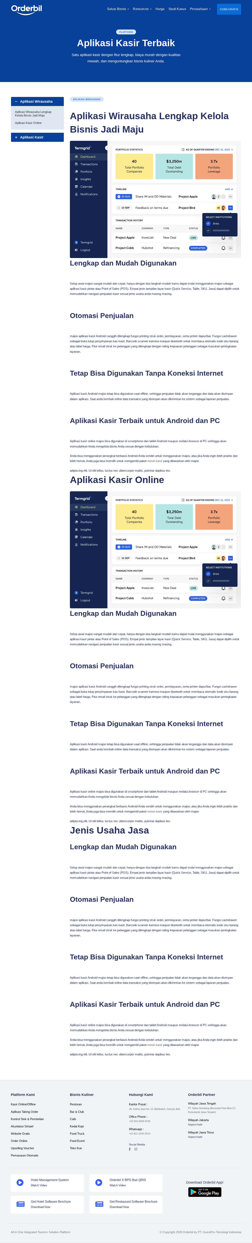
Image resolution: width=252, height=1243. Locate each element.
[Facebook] (129, 1149)
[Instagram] (136, 1149)
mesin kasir (154, 461)
